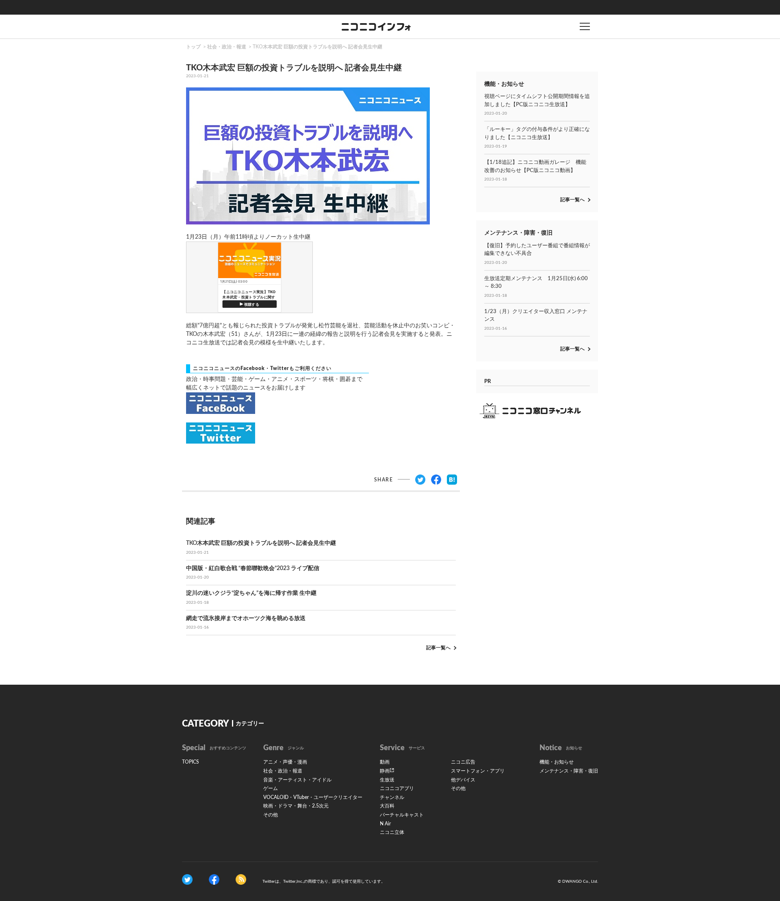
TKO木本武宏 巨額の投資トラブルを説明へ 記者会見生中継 (317, 46)
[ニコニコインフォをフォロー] (187, 879)
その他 (270, 814)
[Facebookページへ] (214, 879)
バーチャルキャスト (402, 814)
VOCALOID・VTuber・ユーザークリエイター (312, 797)
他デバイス (463, 779)
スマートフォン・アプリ (478, 770)
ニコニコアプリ (397, 788)
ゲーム (270, 788)
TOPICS (190, 762)
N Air (385, 823)
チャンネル (392, 797)
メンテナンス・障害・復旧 (569, 770)
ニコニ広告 (463, 762)
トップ (193, 46)
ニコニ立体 (392, 832)
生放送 (387, 779)
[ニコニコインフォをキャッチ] (241, 879)
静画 (385, 770)
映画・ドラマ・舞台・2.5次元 (296, 805)
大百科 (387, 805)
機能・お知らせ (557, 762)
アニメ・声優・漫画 (285, 762)
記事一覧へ (438, 647)
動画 (385, 762)
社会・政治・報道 (226, 46)
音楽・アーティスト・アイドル (297, 779)
